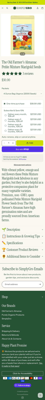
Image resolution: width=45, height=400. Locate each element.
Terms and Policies (22, 394)
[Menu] (2, 8)
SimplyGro (6, 319)
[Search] (7, 8)
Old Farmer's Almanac (12, 311)
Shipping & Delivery (11, 331)
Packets (5, 88)
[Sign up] (40, 284)
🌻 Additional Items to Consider (21, 256)
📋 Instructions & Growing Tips (21, 236)
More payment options (22, 165)
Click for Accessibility (22, 373)
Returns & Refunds (10, 335)
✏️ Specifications (12, 243)
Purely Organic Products (13, 315)
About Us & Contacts (11, 339)
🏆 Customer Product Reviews (20, 249)
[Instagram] (22, 397)
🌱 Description (11, 229)
